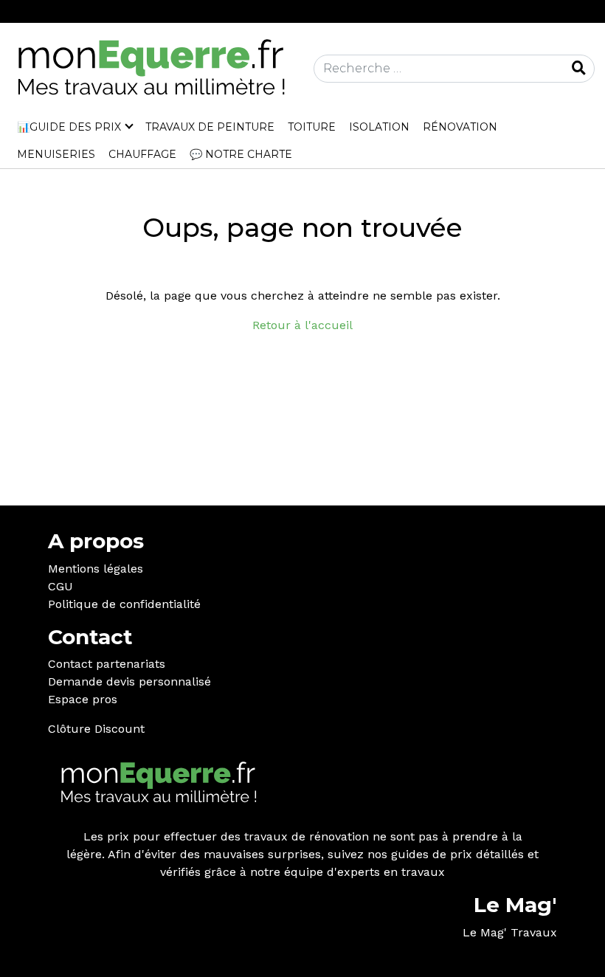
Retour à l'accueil (302, 325)
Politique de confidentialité (124, 604)
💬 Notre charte (241, 154)
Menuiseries (56, 154)
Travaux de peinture (209, 127)
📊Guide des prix (69, 127)
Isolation (379, 127)
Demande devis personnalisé (129, 681)
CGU (60, 586)
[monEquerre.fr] (151, 68)
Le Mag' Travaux (510, 932)
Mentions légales (95, 569)
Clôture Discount (96, 729)
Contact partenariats (106, 664)
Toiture (312, 127)
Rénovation (460, 127)
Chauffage (142, 154)
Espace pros (82, 699)
